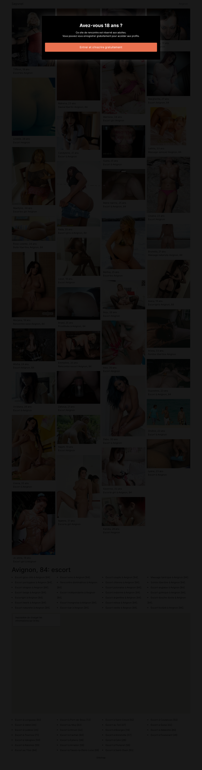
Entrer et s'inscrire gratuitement (101, 47)
